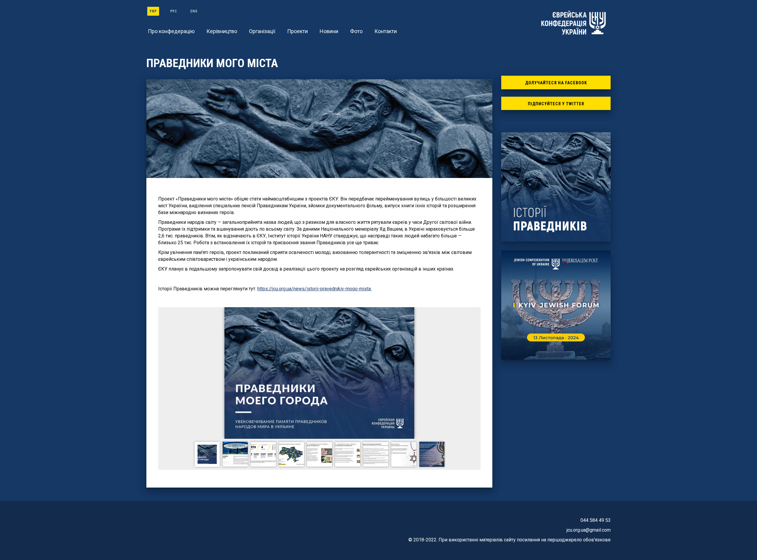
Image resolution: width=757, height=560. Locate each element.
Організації (262, 31)
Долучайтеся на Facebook (556, 82)
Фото (356, 31)
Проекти (297, 31)
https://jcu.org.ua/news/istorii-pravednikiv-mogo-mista (314, 289)
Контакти (385, 31)
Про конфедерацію (171, 31)
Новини (329, 31)
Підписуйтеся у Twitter (556, 103)
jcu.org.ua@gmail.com (589, 530)
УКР (153, 11)
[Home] (574, 22)
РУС (173, 11)
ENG (194, 11)
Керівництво (221, 31)
